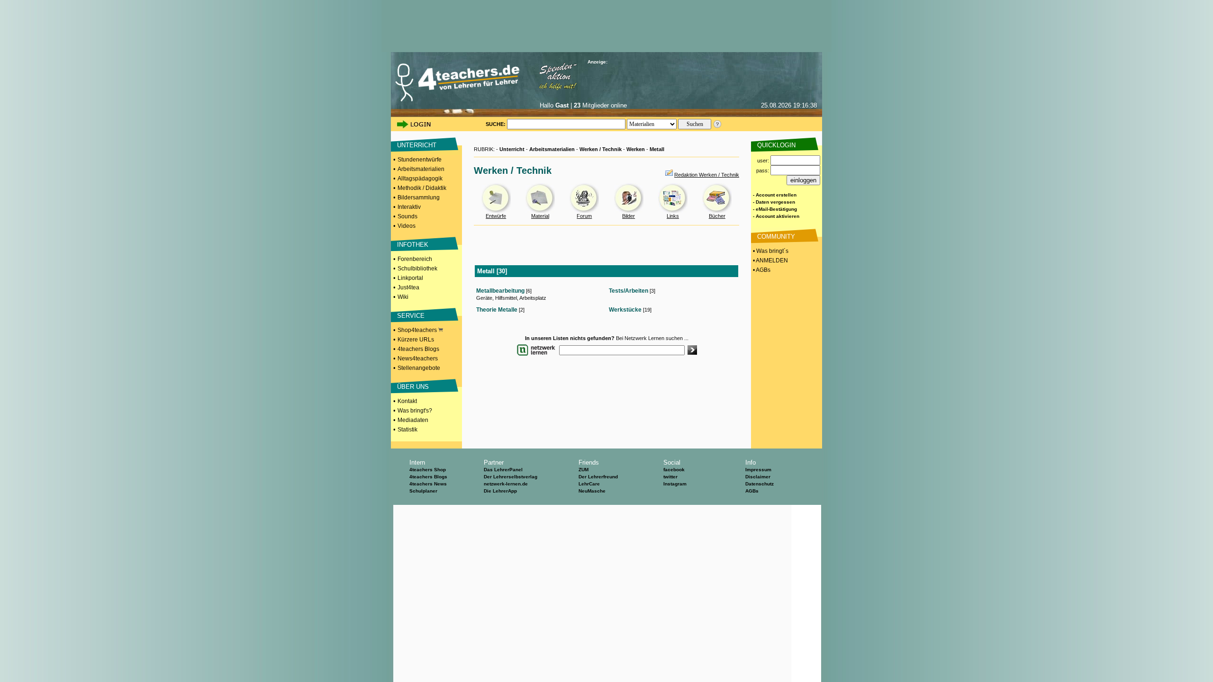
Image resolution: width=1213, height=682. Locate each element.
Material (540, 216)
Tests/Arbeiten (628, 290)
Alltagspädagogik (420, 178)
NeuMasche (592, 491)
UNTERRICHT (416, 145)
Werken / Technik (600, 149)
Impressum (758, 469)
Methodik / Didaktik (422, 188)
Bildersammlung (419, 197)
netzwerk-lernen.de (506, 483)
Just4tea (408, 287)
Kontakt (407, 401)
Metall (657, 149)
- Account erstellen (775, 194)
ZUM (583, 469)
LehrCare (589, 483)
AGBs (752, 491)
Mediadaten (413, 420)
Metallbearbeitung (500, 290)
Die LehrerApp (500, 491)
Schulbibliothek (417, 268)
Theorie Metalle (496, 309)
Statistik (407, 429)
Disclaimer (757, 476)
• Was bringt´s (769, 251)
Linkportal (410, 278)
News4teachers (418, 358)
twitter (670, 476)
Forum (584, 216)
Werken (635, 149)
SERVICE (411, 315)
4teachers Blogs (418, 349)
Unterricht (512, 149)
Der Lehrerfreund (598, 476)
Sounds (407, 216)
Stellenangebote (419, 368)
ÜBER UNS (413, 386)
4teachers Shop (427, 469)
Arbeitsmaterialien (421, 169)
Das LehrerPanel (503, 469)
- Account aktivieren (776, 216)
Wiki (403, 297)
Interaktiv (409, 207)
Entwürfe (496, 216)
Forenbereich (415, 259)
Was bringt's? (415, 410)
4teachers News (428, 483)
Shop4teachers (418, 330)
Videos (407, 226)
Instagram (675, 483)
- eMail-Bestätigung (775, 209)
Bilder (628, 216)
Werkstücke (625, 309)
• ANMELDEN (769, 260)
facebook (674, 469)
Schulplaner (423, 491)
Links (673, 216)
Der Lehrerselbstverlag (510, 476)
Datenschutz (759, 483)
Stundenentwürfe (420, 159)
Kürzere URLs (416, 339)
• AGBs (760, 270)
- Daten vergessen (774, 202)
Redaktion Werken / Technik (706, 175)
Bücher (717, 216)
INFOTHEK (412, 244)
